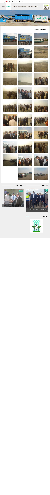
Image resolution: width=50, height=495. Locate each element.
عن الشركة (33, 6)
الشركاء (15, 6)
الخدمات (29, 6)
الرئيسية (36, 6)
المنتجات (25, 6)
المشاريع (19, 6)
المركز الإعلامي (8, 6)
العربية (4, 1)
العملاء (13, 6)
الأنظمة (22, 6)
